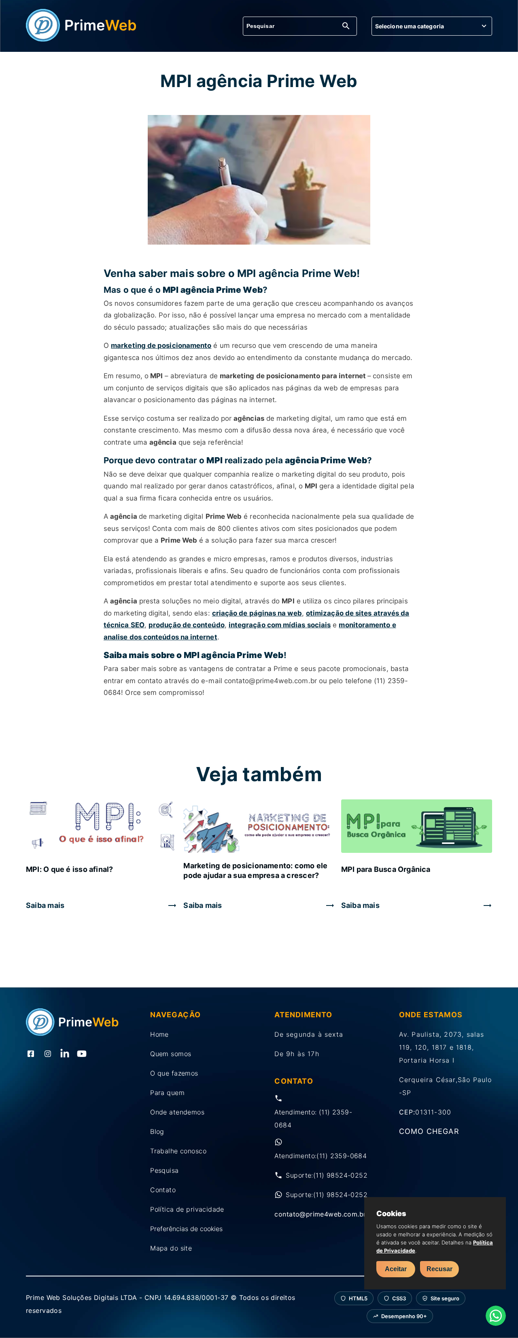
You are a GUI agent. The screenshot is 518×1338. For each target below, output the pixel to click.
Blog (157, 1131)
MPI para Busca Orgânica (386, 869)
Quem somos (170, 1054)
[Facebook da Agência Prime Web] (31, 1054)
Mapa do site (171, 1248)
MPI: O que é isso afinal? (69, 869)
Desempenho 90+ (404, 1316)
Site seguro (445, 1298)
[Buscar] (346, 26)
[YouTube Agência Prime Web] (82, 1054)
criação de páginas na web (257, 613)
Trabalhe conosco (178, 1151)
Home (159, 1034)
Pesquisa (164, 1170)
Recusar (439, 1269)
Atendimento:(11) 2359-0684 (320, 1156)
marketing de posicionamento (161, 345)
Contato (163, 1190)
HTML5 (358, 1298)
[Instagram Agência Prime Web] (48, 1054)
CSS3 (399, 1298)
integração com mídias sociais (280, 625)
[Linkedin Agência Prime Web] (65, 1054)
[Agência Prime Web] (81, 39)
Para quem (167, 1093)
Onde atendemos (177, 1112)
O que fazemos (174, 1073)
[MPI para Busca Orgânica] (416, 826)
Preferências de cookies (186, 1229)
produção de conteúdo (187, 625)
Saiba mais (45, 905)
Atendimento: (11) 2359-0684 (313, 1118)
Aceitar (396, 1269)
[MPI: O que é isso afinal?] (101, 826)
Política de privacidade (187, 1209)
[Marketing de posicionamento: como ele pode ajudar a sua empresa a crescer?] (258, 826)
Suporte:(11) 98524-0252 (326, 1175)
